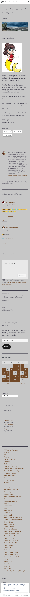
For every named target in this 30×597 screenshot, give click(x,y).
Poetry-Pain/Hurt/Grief (11, 533)
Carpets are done (9, 429)
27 (8, 380)
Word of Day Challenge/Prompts (15, 571)
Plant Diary (8, 506)
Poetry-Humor (9, 526)
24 (22, 376)
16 (18, 373)
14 (11, 373)
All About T (7, 452)
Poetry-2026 (8, 513)
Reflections (8, 561)
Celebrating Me (9, 420)
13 (7, 373)
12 (4, 373)
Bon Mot (14, 182)
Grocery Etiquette (10, 480)
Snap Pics (7, 564)
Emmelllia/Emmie (10, 475)
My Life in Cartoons (10, 501)
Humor (6, 482)
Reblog (6, 559)
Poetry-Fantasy (9, 524)
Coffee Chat (8, 464)
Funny (7, 183)
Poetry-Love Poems (10, 529)
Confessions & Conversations (14, 468)
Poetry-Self (7, 547)
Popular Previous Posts (12, 557)
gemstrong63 (10, 202)
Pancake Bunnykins (13, 227)
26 (4, 380)
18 (26, 373)
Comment (21, 275)
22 (15, 376)
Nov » (23, 383)
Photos (6, 503)
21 (11, 376)
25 (26, 376)
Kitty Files (7, 487)
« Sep (7, 383)
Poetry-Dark (8, 515)
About (4, 582)
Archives (5, 393)
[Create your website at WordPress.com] (15, 2)
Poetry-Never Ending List (12, 531)
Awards (6, 457)
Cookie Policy (15, 590)
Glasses (11, 183)
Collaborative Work (10, 466)
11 (25, 369)
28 (11, 380)
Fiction (6, 478)
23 (18, 376)
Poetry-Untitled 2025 (11, 552)
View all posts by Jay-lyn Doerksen (17, 175)
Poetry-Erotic (8, 522)
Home (4, 578)
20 (8, 376)
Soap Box (7, 566)
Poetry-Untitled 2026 (11, 554)
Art (5, 455)
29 (15, 380)
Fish (3, 183)
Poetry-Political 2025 (11, 540)
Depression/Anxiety (10, 473)
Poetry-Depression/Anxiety (13, 520)
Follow (6, 346)
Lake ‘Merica (8, 424)
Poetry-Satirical (9, 545)
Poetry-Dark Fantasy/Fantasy (13, 517)
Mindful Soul (8, 494)
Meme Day (7, 492)
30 (18, 380)
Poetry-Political (9, 538)
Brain (25, 182)
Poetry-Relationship (11, 543)
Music (6, 499)
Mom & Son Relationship (12, 496)
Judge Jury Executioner (11, 485)
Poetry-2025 (8, 510)
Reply (4, 220)
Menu (5, 18)
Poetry (6, 508)
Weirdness (7, 568)
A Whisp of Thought (11, 450)
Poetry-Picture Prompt (11, 536)
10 (22, 369)
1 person (10, 216)
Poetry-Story (8, 550)
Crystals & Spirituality (11, 471)
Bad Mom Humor (9, 459)
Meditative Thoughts (11, 489)
